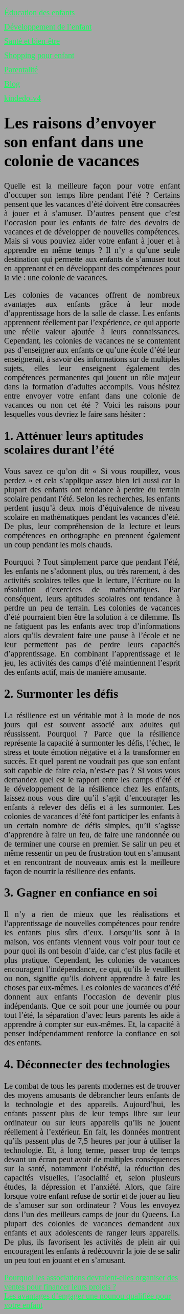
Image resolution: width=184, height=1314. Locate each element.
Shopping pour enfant (39, 55)
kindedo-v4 (22, 98)
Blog (12, 84)
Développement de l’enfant (47, 26)
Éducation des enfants (39, 12)
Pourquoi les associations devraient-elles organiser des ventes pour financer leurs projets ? (91, 1282)
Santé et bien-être (32, 41)
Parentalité (21, 69)
